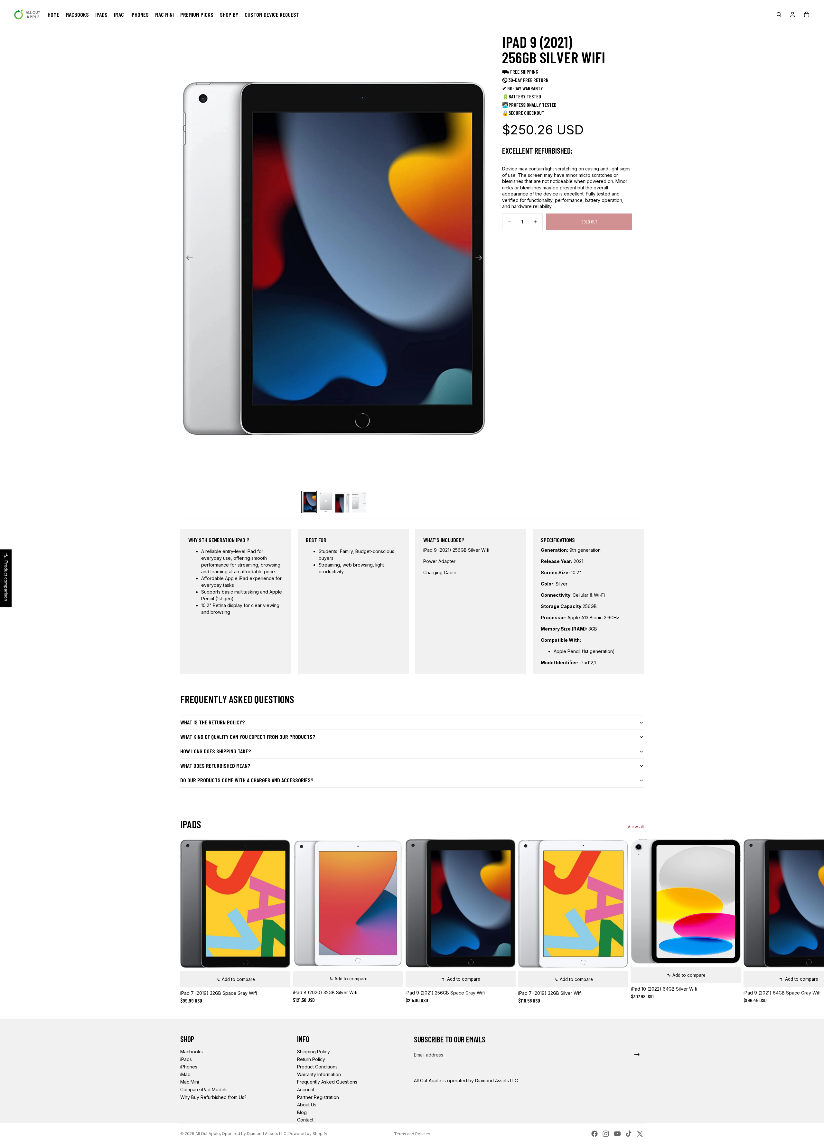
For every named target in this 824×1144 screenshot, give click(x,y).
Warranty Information (319, 1074)
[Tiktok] (628, 1134)
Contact (305, 1119)
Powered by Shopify (307, 1133)
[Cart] (807, 14)
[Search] (779, 14)
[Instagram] (606, 1134)
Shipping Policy (313, 1051)
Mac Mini (189, 1082)
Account (305, 1089)
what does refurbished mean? (215, 765)
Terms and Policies (412, 1133)
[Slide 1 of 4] (309, 502)
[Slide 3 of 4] (342, 502)
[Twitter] (640, 1134)
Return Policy (311, 1059)
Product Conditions (317, 1066)
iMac (185, 1074)
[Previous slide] (187, 258)
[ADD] (280, 977)
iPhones (188, 1066)
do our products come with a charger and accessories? (247, 780)
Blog (302, 1112)
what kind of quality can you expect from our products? (247, 736)
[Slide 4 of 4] (359, 502)
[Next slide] (480, 258)
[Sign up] (637, 1054)
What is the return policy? (212, 722)
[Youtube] (617, 1134)
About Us (306, 1104)
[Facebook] (594, 1134)
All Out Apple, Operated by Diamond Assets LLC (240, 1133)
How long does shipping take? (215, 751)
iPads (186, 1059)
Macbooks (191, 1051)
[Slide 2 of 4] (326, 502)
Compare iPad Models (204, 1089)
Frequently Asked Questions (327, 1082)
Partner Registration (318, 1097)
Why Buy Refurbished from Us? (213, 1097)
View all (635, 826)
